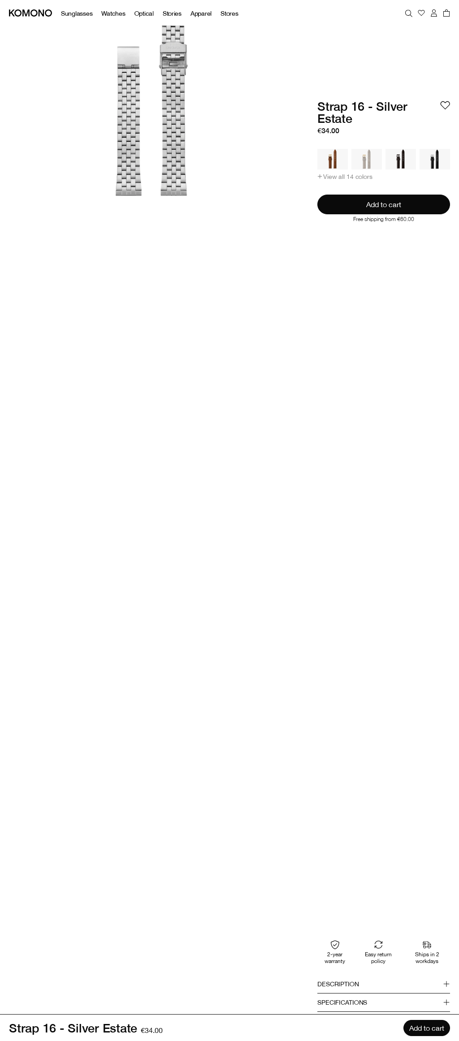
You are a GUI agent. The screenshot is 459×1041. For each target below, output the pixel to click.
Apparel (201, 13)
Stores (229, 13)
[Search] (408, 13)
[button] (344, 176)
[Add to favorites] (445, 105)
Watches (113, 13)
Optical (144, 13)
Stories (172, 13)
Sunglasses (76, 13)
